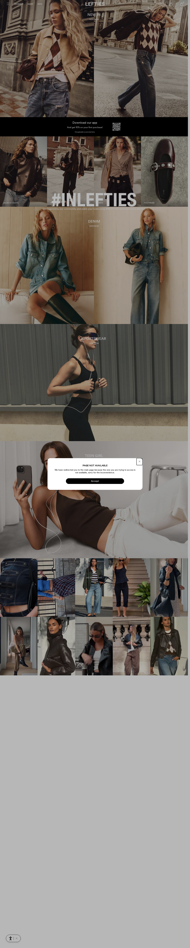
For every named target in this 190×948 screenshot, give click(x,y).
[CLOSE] (139, 461)
